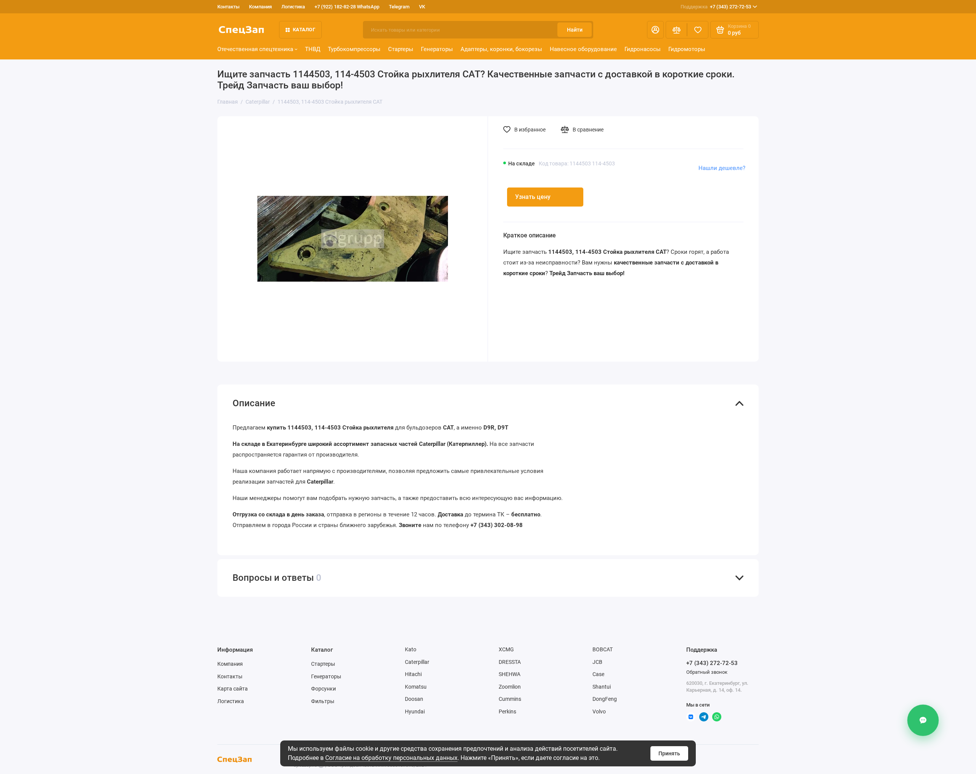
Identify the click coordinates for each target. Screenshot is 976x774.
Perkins (507, 711)
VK (422, 7)
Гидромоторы (686, 49)
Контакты (228, 7)
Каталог (304, 29)
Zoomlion (510, 687)
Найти (575, 30)
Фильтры (322, 701)
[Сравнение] (676, 29)
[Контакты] (922, 720)
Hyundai (415, 711)
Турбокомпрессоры (354, 49)
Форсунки (323, 689)
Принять (669, 753)
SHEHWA (509, 674)
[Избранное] (697, 29)
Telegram (399, 7)
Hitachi (413, 674)
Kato (410, 649)
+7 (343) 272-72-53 (716, 7)
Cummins (510, 699)
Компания (260, 7)
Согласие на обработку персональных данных (391, 757)
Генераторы (437, 49)
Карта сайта (232, 689)
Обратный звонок (706, 672)
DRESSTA (510, 662)
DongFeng (604, 699)
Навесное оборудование (583, 49)
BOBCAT (602, 649)
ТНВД (312, 49)
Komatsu (416, 687)
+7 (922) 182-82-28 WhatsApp (347, 7)
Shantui (601, 687)
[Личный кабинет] (655, 29)
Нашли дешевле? (721, 168)
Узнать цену (533, 196)
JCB (597, 662)
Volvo (599, 711)
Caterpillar (417, 662)
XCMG (506, 649)
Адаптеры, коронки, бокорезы (501, 49)
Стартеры (400, 49)
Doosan (414, 699)
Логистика (293, 7)
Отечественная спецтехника (255, 49)
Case (598, 674)
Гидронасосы (642, 49)
